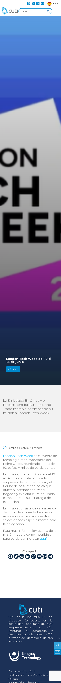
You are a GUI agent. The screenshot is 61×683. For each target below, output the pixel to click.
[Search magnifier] (48, 11)
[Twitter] (16, 556)
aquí (43, 538)
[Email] (39, 556)
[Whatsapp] (33, 556)
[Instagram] (44, 556)
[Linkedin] (27, 556)
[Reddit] (21, 556)
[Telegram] (50, 556)
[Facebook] (10, 556)
